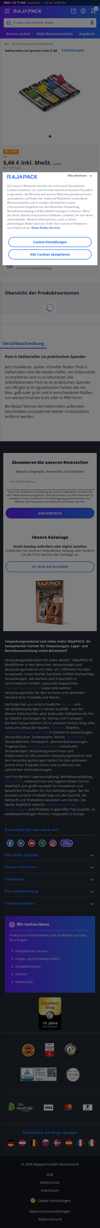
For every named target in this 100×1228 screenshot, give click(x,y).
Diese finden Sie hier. (46, 228)
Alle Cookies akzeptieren (50, 254)
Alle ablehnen (77, 175)
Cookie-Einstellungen (50, 242)
